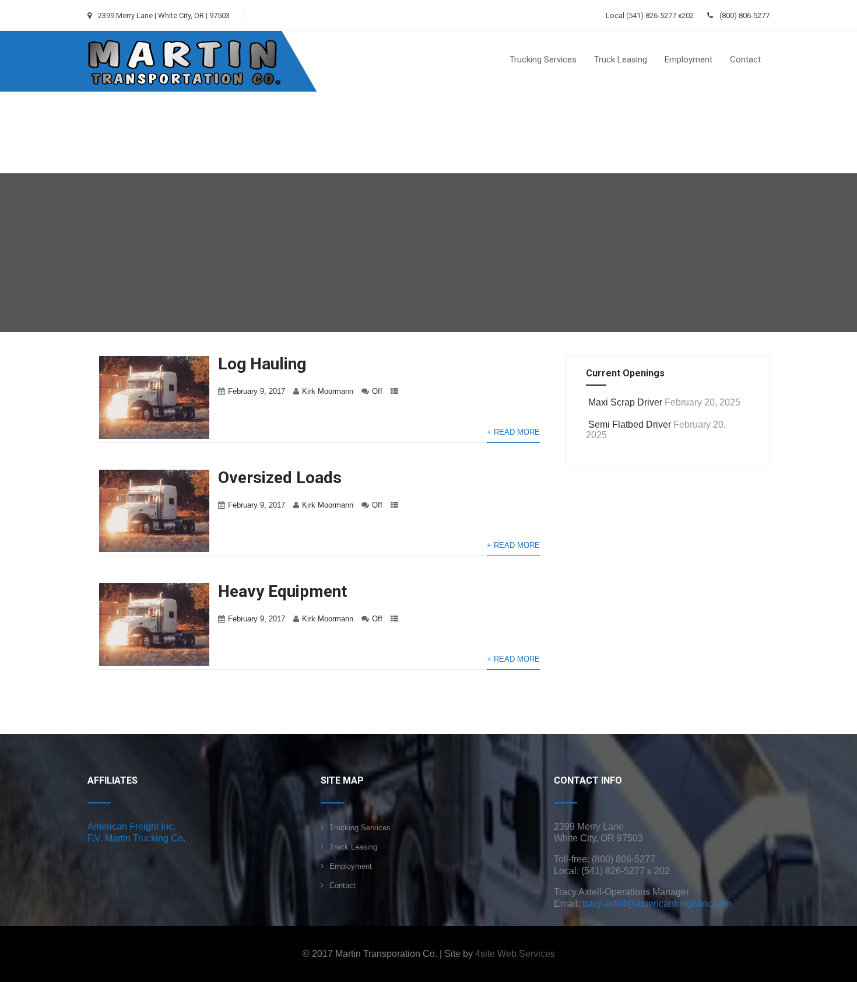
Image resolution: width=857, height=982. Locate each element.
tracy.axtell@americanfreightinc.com (657, 903)
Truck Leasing (620, 59)
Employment (688, 59)
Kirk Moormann (327, 391)
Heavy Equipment (282, 591)
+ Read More (513, 432)
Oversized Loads (280, 477)
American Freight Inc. (131, 826)
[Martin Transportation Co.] (184, 35)
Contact (745, 59)
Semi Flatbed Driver (629, 424)
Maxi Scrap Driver (625, 402)
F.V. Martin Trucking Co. (136, 838)
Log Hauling (262, 363)
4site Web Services (515, 954)
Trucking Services (543, 59)
